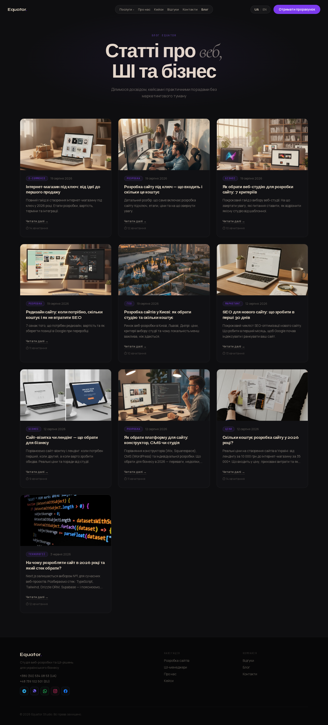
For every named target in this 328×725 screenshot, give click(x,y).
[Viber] (34, 691)
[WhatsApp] (45, 691)
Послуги (126, 9)
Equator (17, 9)
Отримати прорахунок (297, 9)
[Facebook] (65, 691)
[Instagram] (55, 691)
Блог (204, 9)
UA (257, 9)
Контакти (190, 9)
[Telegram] (24, 691)
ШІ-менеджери (175, 667)
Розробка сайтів (176, 660)
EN (265, 9)
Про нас (144, 9)
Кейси (159, 9)
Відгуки (173, 9)
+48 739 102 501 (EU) (35, 681)
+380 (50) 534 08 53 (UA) (38, 676)
